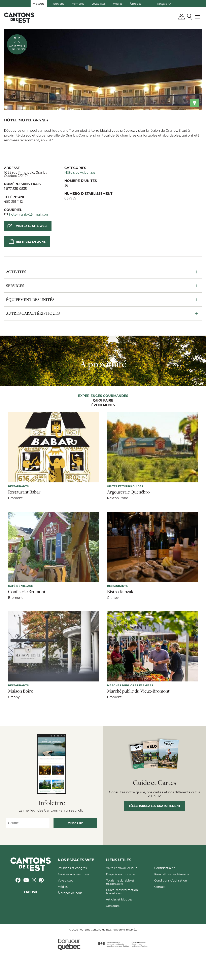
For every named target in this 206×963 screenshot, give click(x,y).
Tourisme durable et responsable (120, 882)
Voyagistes (98, 3)
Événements (103, 405)
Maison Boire (20, 691)
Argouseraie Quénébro (128, 492)
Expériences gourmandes (103, 396)
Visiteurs (38, 3)
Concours (112, 906)
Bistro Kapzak (120, 591)
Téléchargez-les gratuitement (154, 806)
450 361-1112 (13, 201)
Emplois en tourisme (120, 874)
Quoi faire (103, 400)
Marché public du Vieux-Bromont (138, 691)
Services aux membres (74, 874)
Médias (117, 3)
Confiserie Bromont (26, 591)
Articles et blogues (119, 899)
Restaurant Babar (24, 492)
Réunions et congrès (72, 868)
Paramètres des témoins (171, 874)
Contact (160, 887)
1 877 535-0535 (15, 188)
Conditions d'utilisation (170, 880)
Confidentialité (164, 868)
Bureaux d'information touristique (122, 891)
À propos (135, 3)
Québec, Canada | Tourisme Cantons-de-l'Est (19, 17)
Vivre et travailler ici (120, 868)
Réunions (58, 3)
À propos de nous (70, 893)
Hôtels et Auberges (80, 172)
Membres (78, 3)
